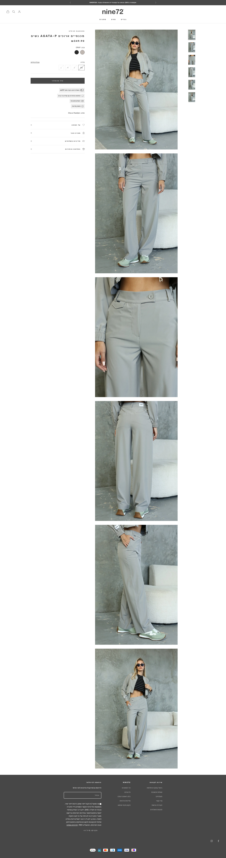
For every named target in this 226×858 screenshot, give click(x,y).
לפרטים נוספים (72, 825)
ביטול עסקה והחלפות (154, 788)
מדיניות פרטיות (125, 801)
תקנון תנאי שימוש (124, 805)
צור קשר (159, 801)
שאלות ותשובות (156, 792)
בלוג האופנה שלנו (124, 796)
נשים (113, 19)
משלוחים (159, 796)
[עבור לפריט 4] (191, 72)
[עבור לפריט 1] (191, 35)
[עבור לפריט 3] (191, 60)
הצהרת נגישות (157, 805)
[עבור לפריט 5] (191, 85)
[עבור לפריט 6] (191, 97)
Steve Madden (77, 31)
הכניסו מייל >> (91, 830)
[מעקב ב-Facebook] (218, 841)
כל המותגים (126, 788)
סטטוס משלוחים (156, 809)
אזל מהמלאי (57, 81)
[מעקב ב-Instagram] (211, 841)
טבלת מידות (35, 62)
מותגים (103, 19)
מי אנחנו (127, 792)
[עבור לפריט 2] (191, 47)
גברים (123, 19)
